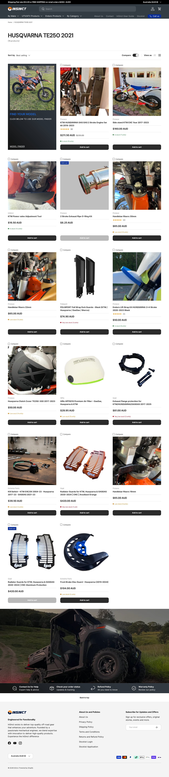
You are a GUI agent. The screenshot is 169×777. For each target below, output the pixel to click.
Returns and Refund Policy (91, 737)
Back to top (84, 698)
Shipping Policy (86, 727)
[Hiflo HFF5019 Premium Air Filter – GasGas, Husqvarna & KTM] (84, 370)
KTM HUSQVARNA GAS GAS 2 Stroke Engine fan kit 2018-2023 (83, 124)
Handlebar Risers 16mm (124, 491)
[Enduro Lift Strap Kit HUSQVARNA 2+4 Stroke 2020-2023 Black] (137, 276)
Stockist (141, 16)
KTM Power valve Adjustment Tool (24, 216)
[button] (159, 9)
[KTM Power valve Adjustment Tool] (32, 185)
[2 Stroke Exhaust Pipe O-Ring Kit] (84, 185)
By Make (12, 16)
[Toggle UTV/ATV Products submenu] (41, 15)
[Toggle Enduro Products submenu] (63, 15)
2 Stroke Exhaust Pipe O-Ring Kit (76, 216)
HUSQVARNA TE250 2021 (23, 22)
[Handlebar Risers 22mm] (32, 276)
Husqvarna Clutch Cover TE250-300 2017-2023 (31, 401)
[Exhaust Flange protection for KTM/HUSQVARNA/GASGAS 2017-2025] (137, 370)
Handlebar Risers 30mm (124, 216)
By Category (73, 16)
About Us (98, 16)
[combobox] (87, 9)
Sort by (11, 55)
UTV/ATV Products (30, 16)
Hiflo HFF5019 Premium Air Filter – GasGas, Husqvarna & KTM (81, 402)
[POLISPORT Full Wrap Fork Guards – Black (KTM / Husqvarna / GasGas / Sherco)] (84, 276)
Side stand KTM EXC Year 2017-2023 (131, 122)
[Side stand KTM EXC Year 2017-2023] (137, 91)
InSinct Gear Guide (125, 16)
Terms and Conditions (89, 732)
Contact (110, 16)
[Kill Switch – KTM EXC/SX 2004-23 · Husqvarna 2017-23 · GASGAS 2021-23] (32, 461)
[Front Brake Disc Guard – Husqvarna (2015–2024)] (84, 551)
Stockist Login (86, 741)
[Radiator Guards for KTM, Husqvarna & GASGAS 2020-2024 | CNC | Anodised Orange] (84, 461)
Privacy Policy (85, 722)
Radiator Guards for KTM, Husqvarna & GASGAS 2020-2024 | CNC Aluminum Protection (31, 583)
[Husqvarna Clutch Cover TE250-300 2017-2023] (32, 370)
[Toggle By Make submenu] (17, 15)
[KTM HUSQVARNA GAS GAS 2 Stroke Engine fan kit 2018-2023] (84, 91)
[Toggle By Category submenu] (80, 15)
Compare (126, 55)
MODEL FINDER (17, 146)
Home (10, 22)
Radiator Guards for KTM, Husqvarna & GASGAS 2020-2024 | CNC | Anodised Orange (83, 493)
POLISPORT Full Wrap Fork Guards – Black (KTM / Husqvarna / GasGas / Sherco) (84, 308)
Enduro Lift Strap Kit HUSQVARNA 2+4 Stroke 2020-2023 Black (135, 308)
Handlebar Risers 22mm (19, 307)
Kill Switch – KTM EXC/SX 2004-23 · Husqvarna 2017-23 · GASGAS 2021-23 (31, 493)
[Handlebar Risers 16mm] (137, 461)
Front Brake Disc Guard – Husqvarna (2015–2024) (84, 582)
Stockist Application (88, 746)
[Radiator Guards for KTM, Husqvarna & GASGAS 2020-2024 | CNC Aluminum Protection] (32, 551)
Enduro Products (53, 16)
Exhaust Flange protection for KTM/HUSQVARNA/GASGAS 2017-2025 (132, 402)
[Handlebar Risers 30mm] (137, 185)
